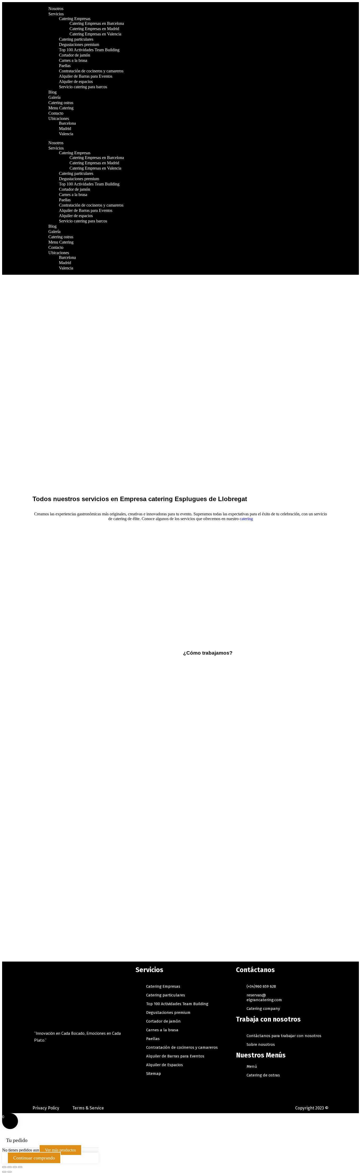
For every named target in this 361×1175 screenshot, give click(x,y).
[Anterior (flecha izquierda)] (4, 1172)
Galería (54, 97)
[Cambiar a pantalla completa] (15, 1167)
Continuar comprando (34, 1157)
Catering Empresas (74, 18)
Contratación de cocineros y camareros (91, 71)
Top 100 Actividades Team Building (89, 50)
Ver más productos (60, 1150)
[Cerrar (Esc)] (4, 1167)
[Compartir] (9, 1167)
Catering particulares (76, 39)
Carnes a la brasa (73, 60)
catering (246, 518)
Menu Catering (60, 108)
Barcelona (67, 123)
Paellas (65, 65)
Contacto (55, 113)
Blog (52, 92)
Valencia (66, 134)
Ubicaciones (58, 118)
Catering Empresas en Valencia (95, 34)
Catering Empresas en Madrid (94, 28)
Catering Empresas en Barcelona (97, 23)
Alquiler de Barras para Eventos (85, 76)
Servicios (56, 14)
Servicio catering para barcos (83, 87)
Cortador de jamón (74, 55)
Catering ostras (60, 102)
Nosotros (55, 8)
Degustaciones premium (79, 44)
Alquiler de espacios (76, 81)
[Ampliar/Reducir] (20, 1167)
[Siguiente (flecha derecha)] (9, 1172)
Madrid (65, 128)
